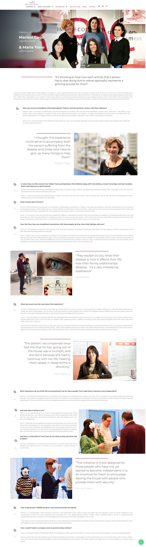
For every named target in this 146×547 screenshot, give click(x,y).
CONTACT (92, 7)
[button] (141, 542)
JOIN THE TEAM (75, 7)
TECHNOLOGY (60, 7)
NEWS (85, 7)
